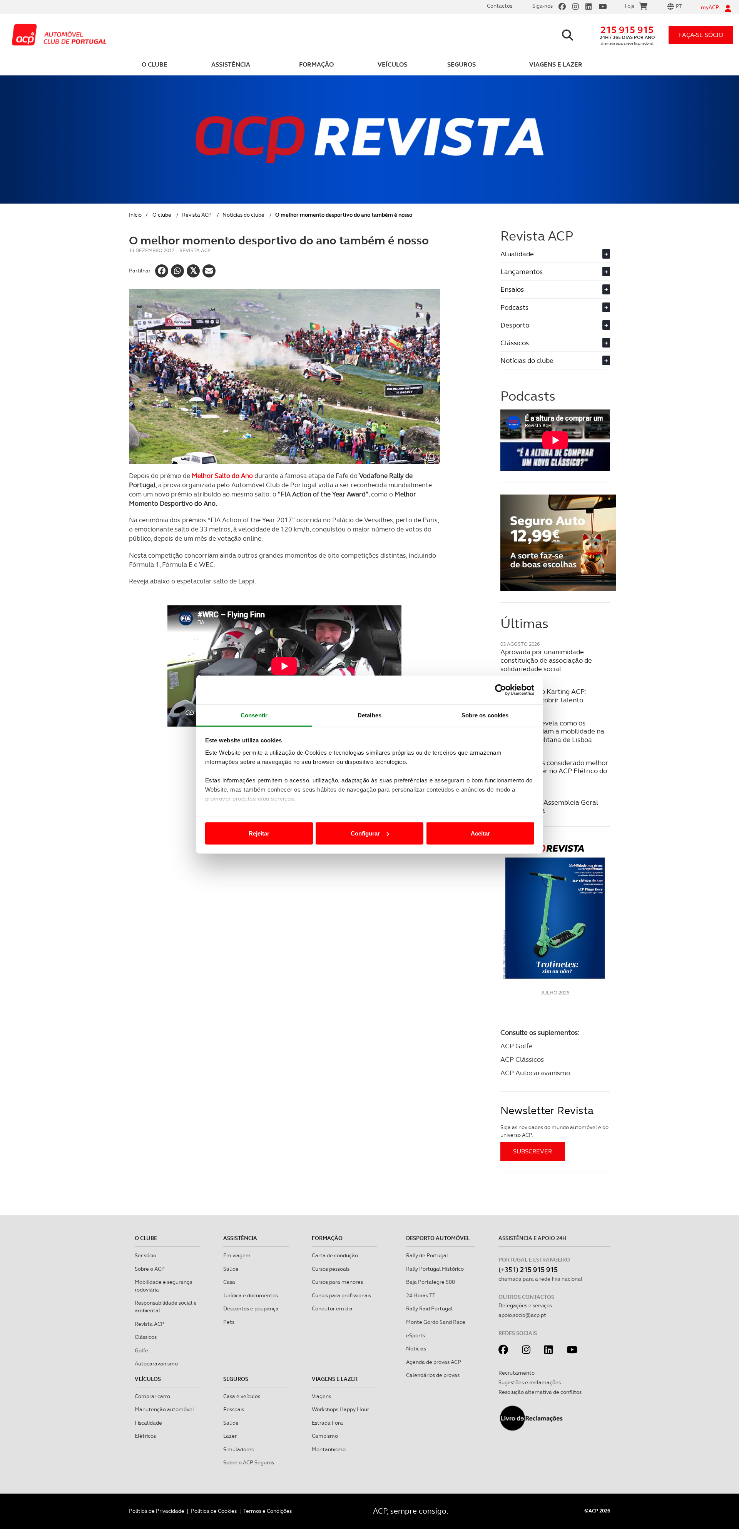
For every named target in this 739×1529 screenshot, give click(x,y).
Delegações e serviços (525, 1305)
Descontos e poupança (251, 1308)
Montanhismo (329, 1449)
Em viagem (237, 1255)
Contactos (499, 5)
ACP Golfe (516, 1045)
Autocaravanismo (156, 1363)
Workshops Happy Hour (340, 1409)
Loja (630, 6)
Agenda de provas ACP (433, 1362)
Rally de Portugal (427, 1255)
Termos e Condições (267, 1510)
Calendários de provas (433, 1375)
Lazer (230, 1435)
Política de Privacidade (156, 1510)
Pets (228, 1321)
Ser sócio (145, 1255)
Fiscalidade (148, 1422)
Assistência (240, 1238)
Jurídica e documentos (250, 1295)
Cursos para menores (337, 1281)
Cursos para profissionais (341, 1295)
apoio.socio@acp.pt (522, 1315)
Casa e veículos (241, 1396)
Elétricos (145, 1435)
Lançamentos (554, 271)
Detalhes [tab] (369, 715)
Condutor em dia (332, 1308)
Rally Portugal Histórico (435, 1268)
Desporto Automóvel (438, 1238)
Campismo (325, 1435)
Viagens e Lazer (335, 1378)
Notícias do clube (243, 214)
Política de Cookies (214, 1510)
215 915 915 (627, 29)
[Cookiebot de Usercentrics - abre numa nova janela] (500, 690)
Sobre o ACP (150, 1268)
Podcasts (554, 307)
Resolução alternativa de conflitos (540, 1392)
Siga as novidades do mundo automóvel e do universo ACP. (554, 1131)
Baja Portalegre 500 (430, 1281)
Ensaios (554, 289)
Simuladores (238, 1449)
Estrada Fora (327, 1422)
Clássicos (554, 342)
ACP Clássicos (522, 1059)
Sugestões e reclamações (529, 1382)
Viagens (321, 1396)
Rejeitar (259, 833)
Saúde (231, 1268)
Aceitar (480, 833)
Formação (327, 1238)
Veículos (148, 1378)
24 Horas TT (420, 1295)
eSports (415, 1335)
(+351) (528, 1269)
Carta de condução (335, 1255)
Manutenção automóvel (164, 1409)
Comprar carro (152, 1396)
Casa (229, 1281)
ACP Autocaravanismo (535, 1072)
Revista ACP (197, 214)
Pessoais (233, 1409)
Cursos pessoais (330, 1268)
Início (135, 214)
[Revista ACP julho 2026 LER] (555, 911)
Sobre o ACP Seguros (248, 1462)
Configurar (365, 833)
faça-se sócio (701, 35)
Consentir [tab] (254, 715)
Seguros (235, 1378)
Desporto (554, 325)
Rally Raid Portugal (429, 1308)
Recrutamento (516, 1372)
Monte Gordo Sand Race (435, 1321)
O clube (161, 214)
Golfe (141, 1350)
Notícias (416, 1348)
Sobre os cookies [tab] (485, 715)
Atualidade (554, 253)
